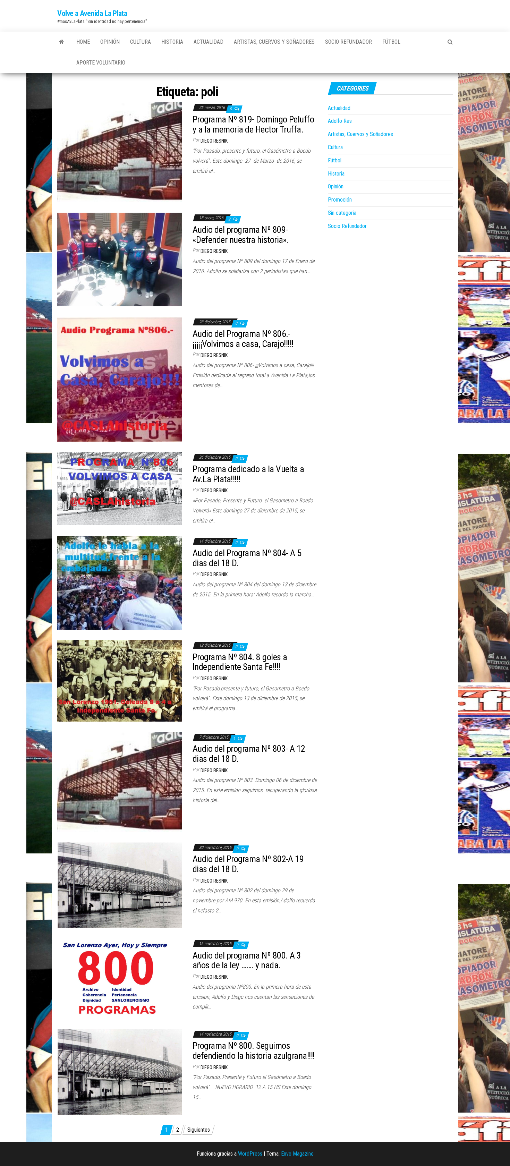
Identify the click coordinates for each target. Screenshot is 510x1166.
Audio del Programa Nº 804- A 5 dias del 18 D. (247, 558)
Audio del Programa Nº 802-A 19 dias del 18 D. (248, 864)
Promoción (340, 199)
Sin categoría (342, 213)
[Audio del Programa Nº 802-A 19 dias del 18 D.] (119, 885)
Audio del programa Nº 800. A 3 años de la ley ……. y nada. (247, 960)
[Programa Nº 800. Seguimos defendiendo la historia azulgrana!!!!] (119, 1071)
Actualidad (208, 42)
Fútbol (391, 42)
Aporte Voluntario (100, 62)
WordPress (250, 1153)
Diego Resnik (214, 141)
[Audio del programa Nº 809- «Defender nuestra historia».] (119, 259)
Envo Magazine (297, 1153)
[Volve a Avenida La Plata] (61, 42)
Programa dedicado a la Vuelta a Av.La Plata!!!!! (248, 474)
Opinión (110, 42)
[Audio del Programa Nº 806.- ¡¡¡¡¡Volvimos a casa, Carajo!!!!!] (119, 379)
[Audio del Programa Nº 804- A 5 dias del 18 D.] (119, 582)
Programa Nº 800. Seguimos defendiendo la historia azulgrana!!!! (254, 1050)
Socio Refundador (348, 42)
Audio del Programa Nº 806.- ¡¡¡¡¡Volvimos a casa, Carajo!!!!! (243, 339)
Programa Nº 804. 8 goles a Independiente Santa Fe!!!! (240, 662)
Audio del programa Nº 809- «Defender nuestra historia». (241, 234)
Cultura (140, 42)
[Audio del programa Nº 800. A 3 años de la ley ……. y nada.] (119, 978)
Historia (172, 42)
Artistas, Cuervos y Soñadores (274, 42)
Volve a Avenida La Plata (92, 13)
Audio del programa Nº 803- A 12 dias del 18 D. (249, 753)
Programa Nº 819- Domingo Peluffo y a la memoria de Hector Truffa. (253, 124)
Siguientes (198, 1129)
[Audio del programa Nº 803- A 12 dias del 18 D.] (119, 781)
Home (83, 42)
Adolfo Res (340, 121)
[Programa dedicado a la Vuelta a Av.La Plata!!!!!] (119, 488)
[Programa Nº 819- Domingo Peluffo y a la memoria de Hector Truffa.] (119, 152)
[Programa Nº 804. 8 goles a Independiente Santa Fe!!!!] (119, 680)
